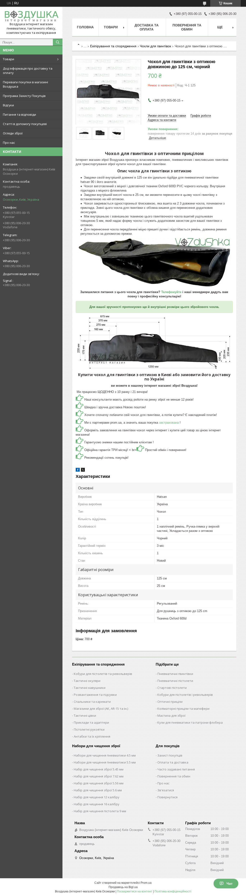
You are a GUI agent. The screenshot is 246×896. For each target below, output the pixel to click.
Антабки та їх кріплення (92, 736)
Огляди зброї (13, 133)
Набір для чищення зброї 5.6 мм (98, 790)
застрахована (169, 422)
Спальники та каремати (92, 701)
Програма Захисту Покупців (24, 96)
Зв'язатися (165, 790)
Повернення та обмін (186, 27)
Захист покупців (169, 755)
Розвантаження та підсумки (95, 694)
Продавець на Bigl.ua (123, 887)
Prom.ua (146, 882)
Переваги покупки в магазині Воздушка (25, 84)
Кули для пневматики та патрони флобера (190, 722)
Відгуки (8, 105)
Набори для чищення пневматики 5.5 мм (105, 762)
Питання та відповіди (19, 114)
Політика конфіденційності (172, 891)
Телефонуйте (171, 292)
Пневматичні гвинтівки (175, 674)
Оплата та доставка (172, 762)
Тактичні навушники (89, 688)
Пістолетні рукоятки (89, 729)
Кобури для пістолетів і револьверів (185, 694)
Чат (230, 883)
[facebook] (78, 470)
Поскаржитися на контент (134, 891)
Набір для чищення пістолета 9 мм (100, 811)
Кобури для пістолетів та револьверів (103, 674)
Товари (8, 59)
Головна (85, 27)
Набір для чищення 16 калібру (96, 804)
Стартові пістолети (172, 688)
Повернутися (167, 797)
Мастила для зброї (171, 715)
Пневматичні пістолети (175, 681)
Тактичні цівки (85, 715)
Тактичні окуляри (87, 681)
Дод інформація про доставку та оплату (27, 70)
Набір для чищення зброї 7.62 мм (98, 776)
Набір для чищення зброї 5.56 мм (98, 783)
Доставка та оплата (147, 27)
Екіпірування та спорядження (113, 46)
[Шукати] (57, 42)
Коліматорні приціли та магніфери (183, 708)
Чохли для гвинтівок (155, 46)
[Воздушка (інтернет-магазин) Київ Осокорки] (31, 16)
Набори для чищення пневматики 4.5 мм (105, 755)
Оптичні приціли (170, 701)
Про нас (9, 142)
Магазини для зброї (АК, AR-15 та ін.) (101, 708)
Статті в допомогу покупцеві (25, 124)
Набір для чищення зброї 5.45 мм (98, 769)
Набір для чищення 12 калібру (96, 797)
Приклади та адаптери (91, 722)
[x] (83, 470)
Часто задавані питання (176, 769)
